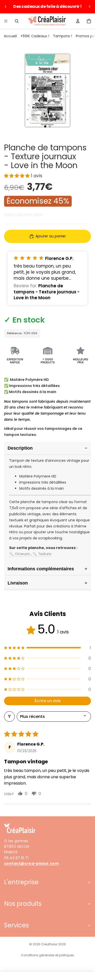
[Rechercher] (16, 21)
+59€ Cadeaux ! (35, 36)
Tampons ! (62, 36)
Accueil (10, 36)
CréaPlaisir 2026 (53, 944)
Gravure (20, 553)
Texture (41, 553)
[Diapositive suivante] (89, 6)
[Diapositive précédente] (5, 6)
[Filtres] (9, 716)
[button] (17, 176)
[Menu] (6, 21)
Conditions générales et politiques (47, 955)
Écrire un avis (47, 701)
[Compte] (77, 21)
